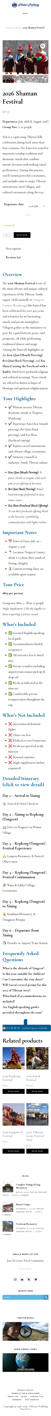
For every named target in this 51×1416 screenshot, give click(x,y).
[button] (42, 46)
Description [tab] (13, 248)
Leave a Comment (20, 1195)
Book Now (22, 235)
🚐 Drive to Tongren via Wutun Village (22, 830)
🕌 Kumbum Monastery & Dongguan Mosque (19, 917)
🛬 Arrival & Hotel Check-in (20, 804)
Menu (25, 13)
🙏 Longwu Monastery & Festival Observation (23, 859)
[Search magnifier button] (46, 1297)
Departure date (14, 204)
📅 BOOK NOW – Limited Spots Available (25, 1028)
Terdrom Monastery (26, 1223)
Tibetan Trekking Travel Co (25, 5)
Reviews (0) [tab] (13, 257)
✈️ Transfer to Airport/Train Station (25, 943)
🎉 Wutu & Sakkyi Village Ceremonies (19, 888)
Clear (28, 214)
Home (10, 27)
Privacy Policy (25, 1268)
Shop (18, 27)
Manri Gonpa (23, 1204)
